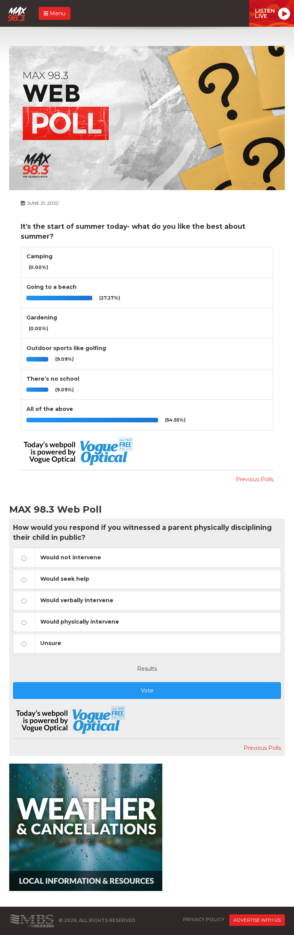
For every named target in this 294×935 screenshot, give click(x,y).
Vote (147, 690)
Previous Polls (254, 479)
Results (147, 668)
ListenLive (265, 13)
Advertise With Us (257, 920)
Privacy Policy (203, 919)
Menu (56, 13)
